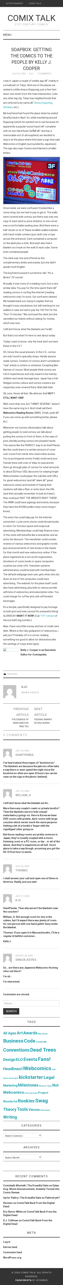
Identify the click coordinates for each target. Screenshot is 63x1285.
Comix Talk (31, 18)
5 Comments (44, 73)
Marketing (10, 1085)
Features (12, 674)
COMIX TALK (35, 3)
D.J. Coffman (10, 1220)
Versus (34, 1109)
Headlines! (12, 1068)
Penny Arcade (31, 1093)
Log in (6, 1241)
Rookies (26, 1100)
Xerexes (8, 1203)
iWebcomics (36, 1068)
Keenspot (13, 1078)
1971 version (47, 615)
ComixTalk (41, 1042)
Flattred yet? (52, 1197)
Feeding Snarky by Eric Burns (43, 721)
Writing (10, 1117)
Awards (30, 1033)
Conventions (16, 1050)
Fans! (44, 1059)
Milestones (28, 1085)
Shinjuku (8, 107)
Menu (7, 34)
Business (13, 1041)
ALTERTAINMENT (14, 3)
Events (30, 1059)
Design (9, 1059)
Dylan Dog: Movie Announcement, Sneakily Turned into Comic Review (31, 1189)
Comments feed (12, 1252)
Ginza (37, 102)
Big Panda (42, 1034)
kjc (31, 73)
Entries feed (10, 1247)
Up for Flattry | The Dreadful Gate (22, 1197)
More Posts (30, 692)
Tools (22, 1109)
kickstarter (31, 1077)
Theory (9, 1109)
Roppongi (47, 102)
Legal (49, 1077)
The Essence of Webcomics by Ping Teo (20, 723)
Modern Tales (45, 1086)
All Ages (9, 1033)
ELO (19, 1059)
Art (20, 1033)
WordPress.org (12, 1257)
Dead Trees (43, 1050)
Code (29, 1041)
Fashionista (23, 1280)
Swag (41, 1101)
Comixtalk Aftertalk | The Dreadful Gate (25, 1185)
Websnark (45, 1110)
